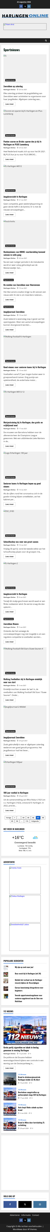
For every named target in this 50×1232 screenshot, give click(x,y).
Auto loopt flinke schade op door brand (9, 1109)
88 (43, 818)
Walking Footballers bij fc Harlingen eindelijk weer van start (25, 661)
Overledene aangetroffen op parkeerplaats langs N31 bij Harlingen (9, 1094)
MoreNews (17, 1229)
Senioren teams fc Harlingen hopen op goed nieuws (25, 466)
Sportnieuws (10, 80)
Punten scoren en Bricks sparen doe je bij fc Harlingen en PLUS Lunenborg (25, 124)
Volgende (35, 821)
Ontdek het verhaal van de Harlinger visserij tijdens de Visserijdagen (28, 981)
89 (12, 821)
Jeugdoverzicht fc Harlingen (25, 179)
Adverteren (15, 1215)
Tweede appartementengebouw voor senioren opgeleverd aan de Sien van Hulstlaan (29, 998)
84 (23, 818)
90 (17, 821)
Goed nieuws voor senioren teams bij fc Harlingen (25, 349)
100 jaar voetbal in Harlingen (25, 775)
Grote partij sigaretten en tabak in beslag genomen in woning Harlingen (21, 1049)
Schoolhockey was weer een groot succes (25, 524)
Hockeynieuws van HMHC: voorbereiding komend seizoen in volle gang (25, 234)
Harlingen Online (9, 90)
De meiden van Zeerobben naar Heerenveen (21, 284)
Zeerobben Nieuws (11, 623)
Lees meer (10, 104)
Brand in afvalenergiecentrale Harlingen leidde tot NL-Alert (9, 1078)
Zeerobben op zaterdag (25, 68)
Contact (35, 1215)
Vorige (8, 818)
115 (26, 821)
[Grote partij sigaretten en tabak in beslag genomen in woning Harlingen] (25, 1030)
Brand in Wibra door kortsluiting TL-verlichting (9, 1124)
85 (28, 818)
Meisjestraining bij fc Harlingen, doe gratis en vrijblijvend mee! (25, 404)
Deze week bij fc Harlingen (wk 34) (28, 973)
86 (33, 818)
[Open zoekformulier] (46, 40)
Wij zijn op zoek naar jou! (24, 967)
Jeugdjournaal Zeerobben (14, 311)
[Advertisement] (25, 1163)
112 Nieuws (10, 1042)
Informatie (26, 1215)
